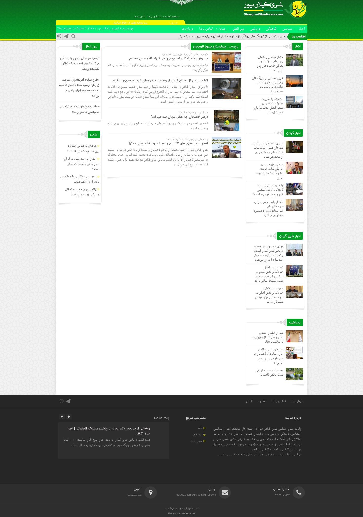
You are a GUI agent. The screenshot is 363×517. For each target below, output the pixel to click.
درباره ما (187, 29)
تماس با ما (206, 29)
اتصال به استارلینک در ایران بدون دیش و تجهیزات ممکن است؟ (81, 164)
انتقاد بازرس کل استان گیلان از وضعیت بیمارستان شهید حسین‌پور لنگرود (160, 80)
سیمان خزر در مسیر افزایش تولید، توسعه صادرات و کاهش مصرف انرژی (269, 171)
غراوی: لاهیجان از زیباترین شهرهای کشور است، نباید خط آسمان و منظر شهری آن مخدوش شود (267, 150)
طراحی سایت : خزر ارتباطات (181, 513)
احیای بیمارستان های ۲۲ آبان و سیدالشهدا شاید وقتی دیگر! (168, 143)
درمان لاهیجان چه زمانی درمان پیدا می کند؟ (179, 117)
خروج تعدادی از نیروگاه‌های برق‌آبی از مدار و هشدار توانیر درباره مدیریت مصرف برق (232, 36)
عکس (262, 401)
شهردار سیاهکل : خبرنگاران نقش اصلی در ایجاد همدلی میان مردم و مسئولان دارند (269, 295)
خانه (199, 428)
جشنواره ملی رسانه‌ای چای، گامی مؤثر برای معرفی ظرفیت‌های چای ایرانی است (270, 64)
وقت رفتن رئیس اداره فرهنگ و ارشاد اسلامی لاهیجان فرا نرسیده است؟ (268, 190)
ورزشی (255, 29)
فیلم (249, 401)
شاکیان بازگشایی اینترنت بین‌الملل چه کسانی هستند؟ (83, 149)
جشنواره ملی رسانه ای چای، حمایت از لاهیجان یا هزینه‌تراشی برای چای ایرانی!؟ (268, 356)
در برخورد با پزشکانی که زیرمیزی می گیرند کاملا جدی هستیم (168, 58)
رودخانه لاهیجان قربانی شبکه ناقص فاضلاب (269, 373)
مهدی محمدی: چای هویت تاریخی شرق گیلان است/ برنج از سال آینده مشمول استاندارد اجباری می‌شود (268, 253)
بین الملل (238, 29)
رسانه (222, 29)
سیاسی (287, 29)
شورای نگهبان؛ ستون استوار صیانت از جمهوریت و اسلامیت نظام (267, 338)
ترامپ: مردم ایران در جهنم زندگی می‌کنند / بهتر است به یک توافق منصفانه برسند (79, 64)
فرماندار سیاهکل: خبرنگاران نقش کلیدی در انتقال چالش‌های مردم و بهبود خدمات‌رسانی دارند (269, 274)
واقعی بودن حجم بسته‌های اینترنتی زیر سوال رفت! (82, 192)
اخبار (301, 29)
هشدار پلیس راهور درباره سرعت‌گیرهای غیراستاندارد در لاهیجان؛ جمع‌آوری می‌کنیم (268, 209)
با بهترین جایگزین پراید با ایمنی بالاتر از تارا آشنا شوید (79, 179)
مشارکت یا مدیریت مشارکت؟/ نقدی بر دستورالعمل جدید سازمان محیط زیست (268, 106)
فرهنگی (271, 29)
